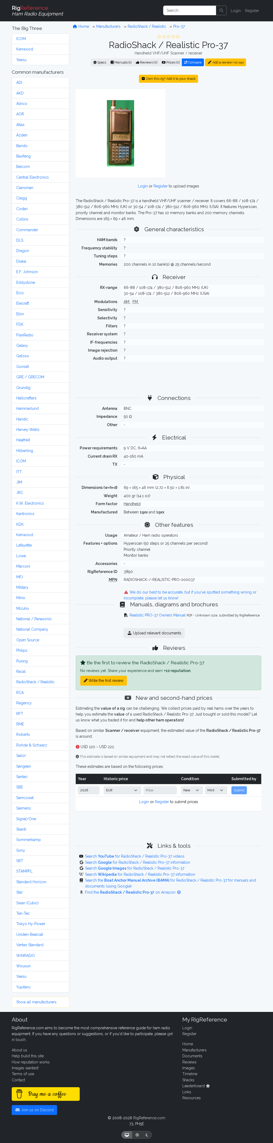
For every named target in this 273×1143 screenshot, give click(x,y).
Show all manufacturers (36, 1002)
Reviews (189, 1062)
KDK (20, 524)
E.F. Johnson (27, 272)
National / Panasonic (34, 619)
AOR (20, 114)
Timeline (189, 1074)
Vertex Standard (29, 945)
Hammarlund (27, 408)
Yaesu (21, 60)
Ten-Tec (23, 913)
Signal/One (26, 819)
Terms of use (23, 1074)
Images (188, 1068)
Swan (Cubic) (27, 903)
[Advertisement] (216, 133)
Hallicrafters (26, 398)
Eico (20, 293)
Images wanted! (25, 1068)
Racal (21, 671)
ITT (19, 472)
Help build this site (28, 1056)
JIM (19, 482)
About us (19, 1050)
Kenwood (24, 49)
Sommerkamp (28, 840)
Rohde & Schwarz (31, 745)
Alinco (21, 103)
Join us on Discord (37, 1110)
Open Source (27, 640)
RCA (20, 692)
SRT (19, 861)
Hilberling (24, 451)
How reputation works (31, 1062)
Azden (21, 135)
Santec (22, 777)
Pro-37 (179, 26)
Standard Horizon (31, 882)
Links (186, 1092)
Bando (21, 146)
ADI (19, 82)
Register (252, 11)
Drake (21, 261)
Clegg (21, 198)
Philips (21, 650)
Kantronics (25, 514)
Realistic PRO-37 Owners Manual (158, 615)
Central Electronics (32, 177)
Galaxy (22, 345)
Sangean (23, 766)
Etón (20, 314)
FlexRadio (24, 335)
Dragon (22, 251)
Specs (101, 62)
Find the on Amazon (130, 892)
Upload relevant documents (156, 633)
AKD (20, 93)
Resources (191, 1098)
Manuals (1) (122, 62)
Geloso (22, 356)
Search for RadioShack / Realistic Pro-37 (134, 868)
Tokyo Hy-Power (30, 924)
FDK (19, 324)
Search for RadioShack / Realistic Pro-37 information (137, 862)
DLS (19, 240)
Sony (20, 850)
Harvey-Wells (27, 429)
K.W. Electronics (30, 503)
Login (236, 11)
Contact (18, 1080)
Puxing (22, 661)
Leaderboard (194, 1086)
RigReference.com (149, 1118)
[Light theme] (137, 1134)
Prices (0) (173, 62)
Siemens (23, 808)
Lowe (21, 556)
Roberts (23, 734)
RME (20, 724)
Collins (22, 219)
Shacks (188, 1080)
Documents (192, 1056)
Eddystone (25, 282)
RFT (19, 714)
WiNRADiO (25, 955)
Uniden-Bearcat (29, 934)
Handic (22, 419)
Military (22, 587)
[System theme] (127, 1134)
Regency (24, 703)
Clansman (24, 188)
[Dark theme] (147, 1134)
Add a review (228, 62)
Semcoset (25, 798)
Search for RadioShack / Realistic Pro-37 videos (134, 856)
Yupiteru (23, 987)
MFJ (19, 577)
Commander (27, 230)
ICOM (21, 39)
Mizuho (22, 608)
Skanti (21, 829)
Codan (22, 209)
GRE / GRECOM (30, 377)
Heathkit (23, 440)
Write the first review (105, 680)
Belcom (23, 166)
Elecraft (22, 303)
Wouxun (23, 966)
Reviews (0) (148, 62)
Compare (194, 62)
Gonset (22, 366)
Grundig (23, 388)
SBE (19, 787)
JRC (19, 492)
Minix (20, 598)
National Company (32, 629)
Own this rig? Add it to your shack (170, 79)
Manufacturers (108, 26)
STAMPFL (24, 871)
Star (19, 892)
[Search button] (221, 10)
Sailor (21, 755)
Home (83, 26)
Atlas (20, 125)
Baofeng (23, 156)
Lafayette (24, 545)
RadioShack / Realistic (35, 682)
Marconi (23, 566)
